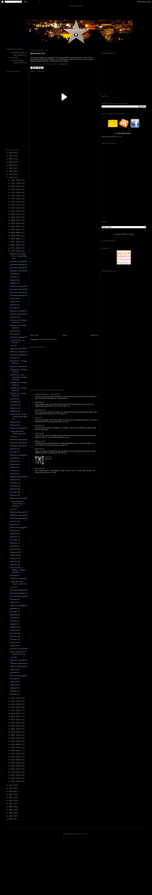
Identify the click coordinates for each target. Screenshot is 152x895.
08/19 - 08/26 (15, 239)
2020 (11, 171)
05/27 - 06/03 (15, 720)
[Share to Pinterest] (42, 68)
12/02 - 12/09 (15, 192)
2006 (11, 819)
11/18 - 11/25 (15, 199)
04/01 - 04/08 (15, 744)
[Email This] (31, 68)
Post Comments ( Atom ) (48, 339)
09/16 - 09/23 (15, 226)
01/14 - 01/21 (15, 778)
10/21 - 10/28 (15, 211)
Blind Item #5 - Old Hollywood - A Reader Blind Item (18, 377)
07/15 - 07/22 (15, 698)
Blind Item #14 (15, 405)
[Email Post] (67, 64)
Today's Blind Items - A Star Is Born (47, 394)
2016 (11, 788)
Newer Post (34, 335)
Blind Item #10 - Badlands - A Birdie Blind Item (17, 570)
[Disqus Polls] (64, 146)
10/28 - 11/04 (15, 208)
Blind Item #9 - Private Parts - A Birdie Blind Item (18, 256)
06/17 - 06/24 (15, 710)
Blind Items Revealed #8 (18, 261)
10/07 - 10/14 (15, 217)
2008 (11, 813)
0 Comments (62, 64)
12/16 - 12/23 (15, 186)
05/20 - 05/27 (15, 723)
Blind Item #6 (14, 280)
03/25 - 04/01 (15, 747)
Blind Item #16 (15, 549)
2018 (11, 177)
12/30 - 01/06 (15, 180)
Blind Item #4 (14, 298)
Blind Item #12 (15, 411)
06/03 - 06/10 (15, 716)
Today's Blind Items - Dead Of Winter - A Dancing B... (17, 503)
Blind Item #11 (15, 489)
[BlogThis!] (34, 68)
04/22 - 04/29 (15, 735)
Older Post (94, 335)
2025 (11, 156)
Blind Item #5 (14, 283)
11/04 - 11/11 (15, 205)
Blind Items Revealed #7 (18, 265)
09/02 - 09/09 (15, 233)
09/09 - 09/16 (15, 229)
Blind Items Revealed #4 (18, 286)
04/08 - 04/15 (15, 741)
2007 (11, 816)
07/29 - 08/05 (15, 248)
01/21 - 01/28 (15, 775)
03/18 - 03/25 (15, 750)
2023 (11, 162)
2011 (11, 804)
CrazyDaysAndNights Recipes (123, 234)
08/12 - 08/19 (15, 242)
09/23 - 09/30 (15, 223)
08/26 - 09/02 (15, 236)
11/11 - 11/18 (15, 202)
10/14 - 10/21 (15, 214)
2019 (11, 174)
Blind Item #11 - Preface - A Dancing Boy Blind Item (18, 416)
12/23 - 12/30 (15, 183)
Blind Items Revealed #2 (18, 292)
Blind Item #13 (15, 317)
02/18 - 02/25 (15, 763)
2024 (11, 159)
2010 (11, 807)
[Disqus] (64, 206)
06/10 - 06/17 (15, 713)
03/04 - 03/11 (15, 757)
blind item (41, 71)
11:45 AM (53, 64)
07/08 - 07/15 (15, 701)
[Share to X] (37, 68)
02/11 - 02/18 (15, 766)
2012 (11, 801)
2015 (11, 791)
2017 (11, 785)
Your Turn (13, 345)
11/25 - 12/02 (15, 195)
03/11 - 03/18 (15, 754)
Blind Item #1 (14, 308)
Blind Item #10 (15, 331)
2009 (11, 810)
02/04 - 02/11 (15, 769)
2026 (11, 153)
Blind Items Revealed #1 (18, 295)
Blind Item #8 (14, 274)
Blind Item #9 (14, 334)
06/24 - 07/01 (15, 707)
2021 (11, 168)
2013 (11, 797)
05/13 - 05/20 (15, 726)
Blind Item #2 (14, 305)
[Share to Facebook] (39, 68)
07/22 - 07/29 (15, 251)
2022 (11, 165)
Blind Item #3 (14, 302)
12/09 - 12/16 (15, 189)
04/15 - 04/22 (15, 738)
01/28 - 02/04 (15, 772)
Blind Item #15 (15, 402)
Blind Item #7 (14, 277)
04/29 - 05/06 (15, 732)
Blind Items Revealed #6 (18, 268)
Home (65, 335)
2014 (11, 794)
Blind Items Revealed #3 (18, 289)
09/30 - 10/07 (15, 220)
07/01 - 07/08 (15, 704)
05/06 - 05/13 (15, 729)
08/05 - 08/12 (15, 245)
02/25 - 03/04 (15, 760)
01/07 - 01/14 (15, 781)
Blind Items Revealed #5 (18, 271)
